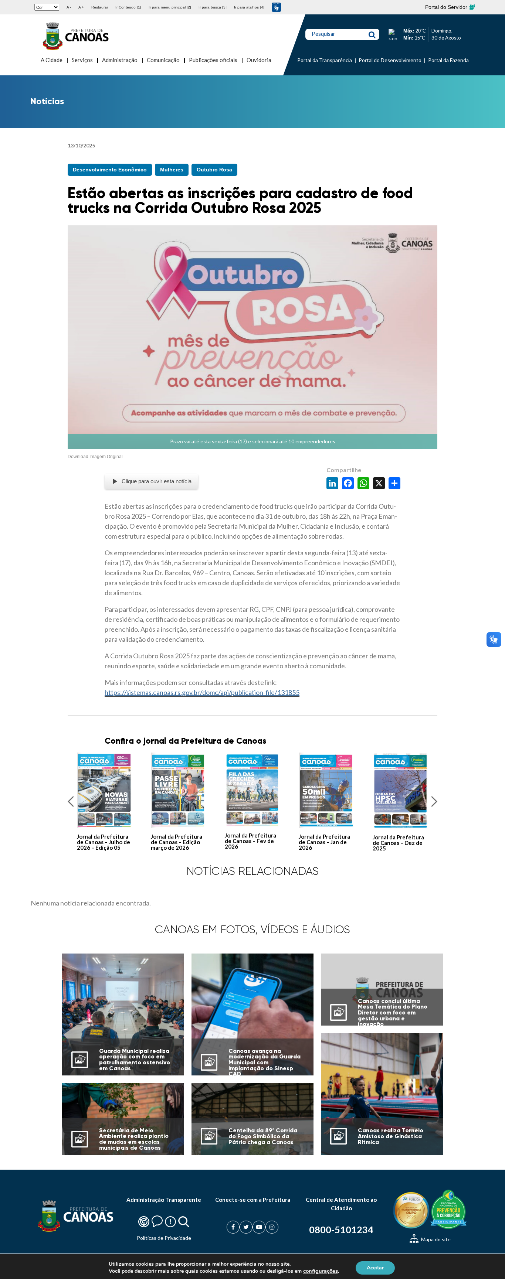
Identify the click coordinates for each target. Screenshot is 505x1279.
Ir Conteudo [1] (128, 7)
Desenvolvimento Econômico (110, 170)
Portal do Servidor (447, 7)
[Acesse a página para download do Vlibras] (276, 7)
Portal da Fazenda (448, 60)
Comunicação (163, 60)
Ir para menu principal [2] (170, 7)
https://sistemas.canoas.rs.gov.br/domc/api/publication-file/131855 (202, 692)
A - (69, 7)
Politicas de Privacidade (164, 1238)
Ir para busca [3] (213, 7)
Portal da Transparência (324, 60)
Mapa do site (435, 1239)
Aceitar (375, 1267)
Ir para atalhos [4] (249, 7)
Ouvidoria (259, 60)
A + (81, 7)
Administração (120, 60)
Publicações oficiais (213, 60)
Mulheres (171, 170)
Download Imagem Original (95, 456)
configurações (320, 1271)
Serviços (82, 60)
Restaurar (99, 7)
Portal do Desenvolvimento (390, 60)
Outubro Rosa (214, 170)
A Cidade (51, 60)
